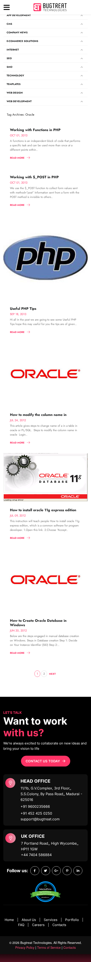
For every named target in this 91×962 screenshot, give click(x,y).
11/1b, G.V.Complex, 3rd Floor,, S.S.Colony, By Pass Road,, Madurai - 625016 (51, 794)
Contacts (59, 925)
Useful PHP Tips (23, 308)
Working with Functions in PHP (35, 129)
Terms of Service (49, 947)
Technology (15, 75)
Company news (17, 32)
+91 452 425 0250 (36, 813)
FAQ (21, 925)
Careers (38, 925)
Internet (13, 49)
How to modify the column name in (38, 414)
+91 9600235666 (35, 806)
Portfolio (72, 920)
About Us (29, 920)
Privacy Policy (24, 947)
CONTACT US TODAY (43, 761)
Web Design (15, 92)
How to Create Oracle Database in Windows (38, 623)
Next (52, 674)
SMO (9, 67)
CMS (9, 24)
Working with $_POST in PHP (34, 177)
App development (19, 15)
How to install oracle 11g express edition (43, 510)
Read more (17, 158)
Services (50, 920)
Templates (14, 84)
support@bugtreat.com (40, 819)
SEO (9, 58)
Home (9, 920)
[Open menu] (6, 7)
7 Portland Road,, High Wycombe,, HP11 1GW (49, 846)
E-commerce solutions (22, 41)
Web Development (19, 101)
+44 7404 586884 (36, 855)
